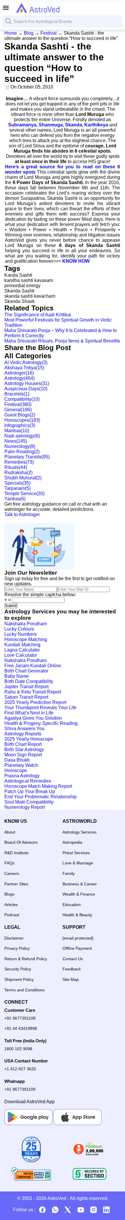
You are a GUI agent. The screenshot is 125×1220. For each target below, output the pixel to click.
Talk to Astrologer (22, 514)
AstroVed (56, 1198)
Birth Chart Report (23, 744)
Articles (11, 904)
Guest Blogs (19, 414)
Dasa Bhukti (17, 760)
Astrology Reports (22, 733)
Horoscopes (22, 420)
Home (10, 33)
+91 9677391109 (19, 1089)
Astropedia (72, 842)
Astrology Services (80, 832)
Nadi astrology (22, 435)
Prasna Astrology (22, 775)
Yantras (15, 498)
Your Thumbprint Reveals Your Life (40, 707)
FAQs (9, 863)
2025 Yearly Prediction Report (35, 702)
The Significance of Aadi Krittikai (37, 314)
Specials (17, 483)
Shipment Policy (19, 979)
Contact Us (73, 958)
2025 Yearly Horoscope (28, 739)
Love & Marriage (78, 863)
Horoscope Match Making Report (38, 786)
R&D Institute (16, 852)
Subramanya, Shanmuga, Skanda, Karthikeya (58, 124)
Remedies (19, 462)
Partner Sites (16, 884)
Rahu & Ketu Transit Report (32, 691)
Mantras (16, 430)
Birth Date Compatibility (28, 681)
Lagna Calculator (22, 649)
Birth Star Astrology (24, 749)
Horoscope (15, 770)
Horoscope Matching (25, 639)
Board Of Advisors (21, 842)
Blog (28, 33)
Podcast (11, 914)
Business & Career (80, 884)
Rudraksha (18, 472)
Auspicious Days (25, 388)
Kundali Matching (22, 644)
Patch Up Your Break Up (29, 791)
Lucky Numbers (20, 634)
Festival (48, 33)
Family (69, 873)
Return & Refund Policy (25, 958)
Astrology (19, 378)
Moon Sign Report (23, 754)
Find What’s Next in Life (28, 712)
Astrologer (19, 372)
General (18, 409)
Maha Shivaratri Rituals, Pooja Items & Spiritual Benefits (62, 340)
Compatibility (22, 399)
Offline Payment (77, 948)
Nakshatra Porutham (25, 623)
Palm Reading (22, 451)
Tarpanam (17, 488)
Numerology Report (24, 807)
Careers (11, 873)
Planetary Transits (27, 456)
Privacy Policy (17, 948)
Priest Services (76, 852)
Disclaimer (14, 938)
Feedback (72, 969)
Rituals (15, 467)
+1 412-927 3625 (20, 1069)
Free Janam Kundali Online (32, 665)
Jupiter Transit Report (26, 686)
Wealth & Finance (79, 894)
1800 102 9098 (18, 1048)
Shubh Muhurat (23, 477)
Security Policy (17, 969)
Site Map (71, 979)
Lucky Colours (19, 628)
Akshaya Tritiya (24, 367)
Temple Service (24, 493)
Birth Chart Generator (26, 670)
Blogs (9, 894)
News (15, 441)
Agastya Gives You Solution (33, 718)
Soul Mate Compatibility (28, 801)
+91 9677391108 (19, 1018)
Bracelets (16, 393)
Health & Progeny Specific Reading (41, 723)
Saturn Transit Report (26, 697)
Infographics (19, 425)
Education (72, 904)
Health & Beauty (77, 914)
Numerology (19, 446)
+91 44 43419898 (20, 1028)
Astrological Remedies (27, 780)
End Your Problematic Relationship (40, 796)
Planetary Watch (21, 765)
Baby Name (16, 676)
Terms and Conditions (24, 990)
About (9, 832)
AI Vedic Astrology (25, 362)
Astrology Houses (26, 383)
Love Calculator (20, 655)
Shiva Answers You (24, 728)
